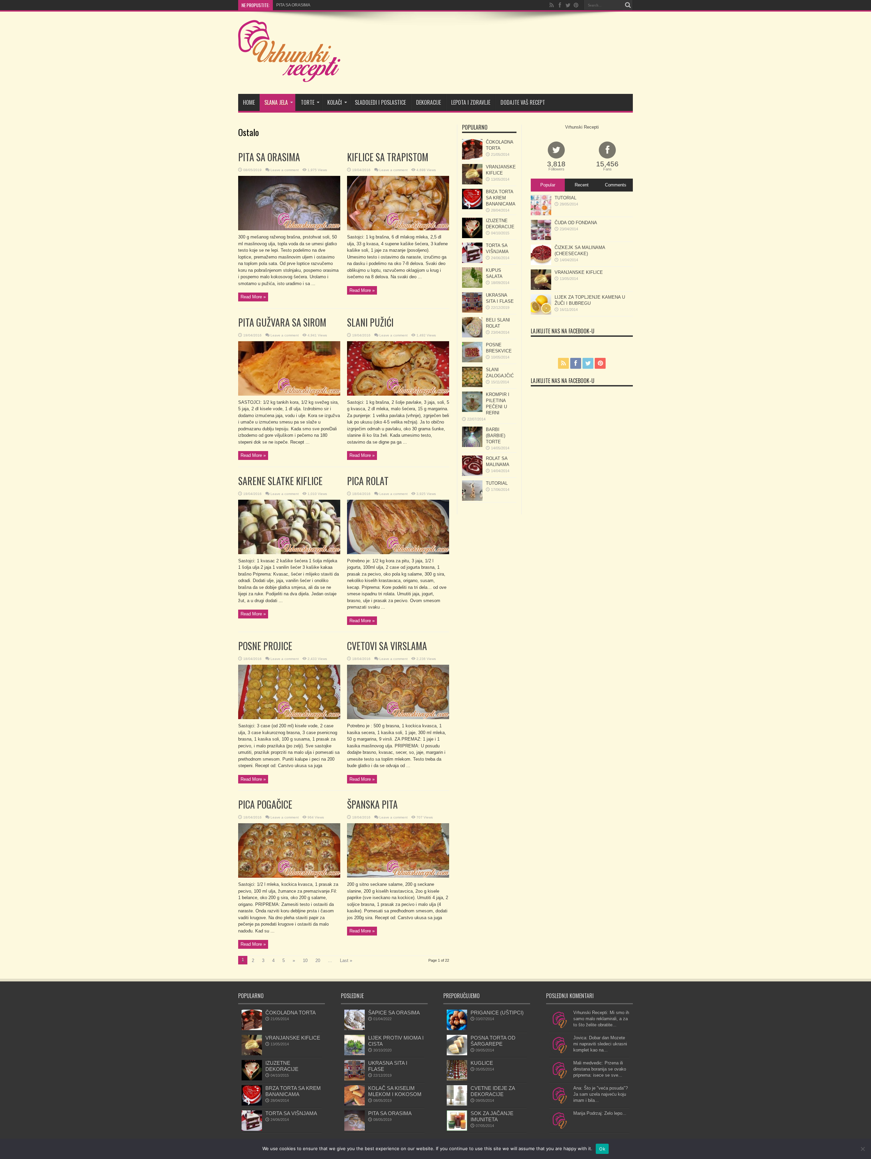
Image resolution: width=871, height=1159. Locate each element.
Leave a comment (284, 170)
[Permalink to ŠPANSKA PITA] (398, 876)
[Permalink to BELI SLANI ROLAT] (472, 335)
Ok (602, 1149)
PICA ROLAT (368, 481)
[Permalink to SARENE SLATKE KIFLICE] (289, 552)
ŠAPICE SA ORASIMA (394, 1012)
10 (305, 960)
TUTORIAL (497, 483)
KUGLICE (482, 1063)
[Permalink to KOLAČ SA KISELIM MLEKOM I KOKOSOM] (354, 1104)
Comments (615, 184)
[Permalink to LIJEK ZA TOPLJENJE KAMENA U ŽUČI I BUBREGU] (541, 313)
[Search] (628, 5)
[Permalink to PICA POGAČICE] (289, 876)
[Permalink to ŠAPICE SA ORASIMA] (354, 1028)
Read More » (253, 296)
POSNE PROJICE (265, 646)
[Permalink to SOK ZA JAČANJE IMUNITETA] (457, 1129)
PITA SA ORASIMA (269, 157)
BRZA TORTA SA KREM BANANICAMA (500, 197)
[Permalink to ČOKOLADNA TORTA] (472, 158)
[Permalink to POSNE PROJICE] (289, 717)
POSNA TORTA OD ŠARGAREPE (493, 1041)
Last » (346, 960)
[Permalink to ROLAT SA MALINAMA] (472, 474)
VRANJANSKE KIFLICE (579, 272)
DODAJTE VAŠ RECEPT (522, 102)
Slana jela (276, 102)
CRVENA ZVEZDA (293, 5)
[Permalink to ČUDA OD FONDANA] (541, 238)
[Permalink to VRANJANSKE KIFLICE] (472, 182)
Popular (547, 184)
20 (317, 960)
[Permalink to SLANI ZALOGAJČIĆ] (472, 385)
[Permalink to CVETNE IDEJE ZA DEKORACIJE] (457, 1104)
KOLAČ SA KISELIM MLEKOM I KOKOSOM (395, 1091)
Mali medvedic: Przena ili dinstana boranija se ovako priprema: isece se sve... (599, 1069)
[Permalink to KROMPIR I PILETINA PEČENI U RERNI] (472, 410)
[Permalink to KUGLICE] (457, 1078)
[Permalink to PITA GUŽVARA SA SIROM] (289, 394)
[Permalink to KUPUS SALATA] (472, 286)
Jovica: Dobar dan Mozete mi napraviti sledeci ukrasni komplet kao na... (600, 1044)
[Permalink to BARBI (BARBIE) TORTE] (472, 445)
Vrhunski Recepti (582, 127)
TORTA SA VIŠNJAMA (291, 1113)
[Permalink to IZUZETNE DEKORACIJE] (472, 236)
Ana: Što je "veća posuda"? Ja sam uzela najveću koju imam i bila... (600, 1094)
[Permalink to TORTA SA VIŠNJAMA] (472, 261)
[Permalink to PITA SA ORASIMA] (289, 228)
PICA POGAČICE (265, 804)
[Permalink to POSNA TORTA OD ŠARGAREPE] (457, 1053)
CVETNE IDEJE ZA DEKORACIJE (493, 1091)
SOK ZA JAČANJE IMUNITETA (492, 1116)
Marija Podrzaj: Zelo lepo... (599, 1113)
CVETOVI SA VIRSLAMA (387, 646)
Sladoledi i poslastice (380, 102)
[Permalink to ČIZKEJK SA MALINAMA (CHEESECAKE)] (541, 263)
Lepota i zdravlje (470, 102)
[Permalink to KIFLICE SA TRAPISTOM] (398, 228)
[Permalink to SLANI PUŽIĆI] (398, 394)
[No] (862, 1148)
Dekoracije (428, 102)
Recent (582, 184)
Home (249, 102)
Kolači (334, 102)
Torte (307, 102)
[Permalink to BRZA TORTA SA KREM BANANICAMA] (472, 207)
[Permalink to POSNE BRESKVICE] (472, 360)
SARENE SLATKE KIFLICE (280, 481)
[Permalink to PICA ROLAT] (398, 552)
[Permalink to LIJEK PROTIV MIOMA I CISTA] (354, 1053)
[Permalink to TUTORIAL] (472, 499)
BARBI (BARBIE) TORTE (495, 435)
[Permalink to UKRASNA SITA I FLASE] (472, 311)
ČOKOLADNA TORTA (290, 1012)
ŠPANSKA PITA (372, 804)
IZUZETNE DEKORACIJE (281, 1066)
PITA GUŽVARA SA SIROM (282, 322)
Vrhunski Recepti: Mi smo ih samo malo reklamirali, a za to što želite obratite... (601, 1018)
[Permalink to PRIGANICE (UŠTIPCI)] (457, 1028)
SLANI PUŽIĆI (370, 322)
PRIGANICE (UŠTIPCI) (497, 1012)
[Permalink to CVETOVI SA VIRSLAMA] (398, 717)
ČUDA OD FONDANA (576, 222)
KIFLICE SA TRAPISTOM (387, 157)
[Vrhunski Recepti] (289, 77)
